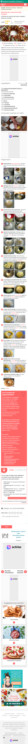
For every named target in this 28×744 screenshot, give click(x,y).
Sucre (19, 51)
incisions (13, 345)
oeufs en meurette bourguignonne (9, 456)
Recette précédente (9, 572)
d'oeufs (7, 102)
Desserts (16, 47)
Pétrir (10, 235)
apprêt (23, 325)
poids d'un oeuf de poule (8, 442)
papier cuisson (15, 314)
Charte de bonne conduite (19, 735)
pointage (19, 260)
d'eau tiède (7, 95)
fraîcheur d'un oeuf (7, 445)
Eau (13, 49)
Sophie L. (7, 388)
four (18, 406)
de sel (5, 101)
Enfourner (14, 362)
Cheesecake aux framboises (14, 660)
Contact (20, 732)
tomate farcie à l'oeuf (10, 462)
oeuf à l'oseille (8, 453)
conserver (16, 397)
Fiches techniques (14, 715)
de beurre (7, 104)
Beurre (10, 49)
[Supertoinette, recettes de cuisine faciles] (3, 4)
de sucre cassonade (9, 93)
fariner (13, 297)
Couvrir (13, 360)
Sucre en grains (11, 53)
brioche (8, 397)
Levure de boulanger (10, 51)
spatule (16, 186)
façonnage (18, 295)
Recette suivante (20, 572)
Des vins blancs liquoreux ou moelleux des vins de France (11, 423)
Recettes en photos (11, 8)
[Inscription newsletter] (14, 697)
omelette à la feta (9, 463)
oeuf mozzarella (8, 460)
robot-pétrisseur (15, 163)
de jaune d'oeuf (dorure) (11, 108)
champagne (14, 428)
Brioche (17, 53)
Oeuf (16, 51)
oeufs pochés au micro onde (11, 459)
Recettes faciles (9, 714)
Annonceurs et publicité (10, 732)
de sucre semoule (9, 97)
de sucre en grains (9, 110)
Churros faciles (14, 619)
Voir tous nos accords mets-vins (16, 498)
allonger (14, 312)
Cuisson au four (10, 47)
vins (7, 420)
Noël (5, 47)
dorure (17, 328)
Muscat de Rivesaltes (11, 427)
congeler (11, 403)
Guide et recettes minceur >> (13, 1)
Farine (16, 49)
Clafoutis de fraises (14, 640)
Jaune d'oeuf (21, 49)
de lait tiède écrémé (10, 106)
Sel (7, 49)
